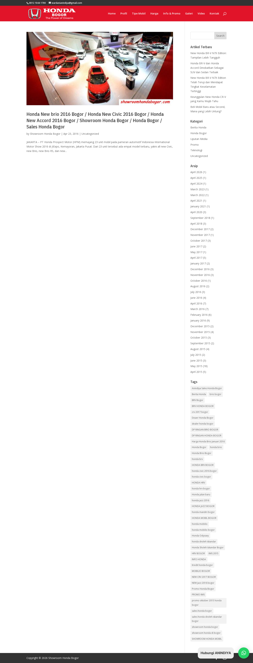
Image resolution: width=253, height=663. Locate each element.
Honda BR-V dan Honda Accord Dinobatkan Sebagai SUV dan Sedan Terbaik (207, 68)
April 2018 (196, 223)
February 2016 (199, 314)
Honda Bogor (198, 133)
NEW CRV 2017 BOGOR (204, 577)
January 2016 (198, 320)
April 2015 (196, 372)
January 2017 (198, 263)
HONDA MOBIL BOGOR (204, 518)
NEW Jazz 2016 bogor (203, 582)
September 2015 (200, 343)
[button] (243, 653)
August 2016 (197, 286)
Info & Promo (171, 13)
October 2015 (198, 337)
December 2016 (200, 269)
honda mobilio (199, 524)
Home (112, 13)
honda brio (216, 447)
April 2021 (196, 200)
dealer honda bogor (202, 423)
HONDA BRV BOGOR (203, 465)
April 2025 (196, 178)
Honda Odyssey (200, 535)
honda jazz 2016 (200, 500)
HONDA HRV (198, 482)
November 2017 (200, 235)
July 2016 (195, 292)
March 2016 (197, 309)
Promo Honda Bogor (203, 588)
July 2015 (195, 355)
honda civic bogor (201, 476)
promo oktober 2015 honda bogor (207, 602)
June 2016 (196, 297)
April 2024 (196, 183)
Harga (154, 13)
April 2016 (196, 303)
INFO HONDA (199, 559)
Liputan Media (198, 139)
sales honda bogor (202, 610)
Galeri (189, 13)
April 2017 (196, 257)
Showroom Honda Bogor (45, 133)
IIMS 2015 (213, 553)
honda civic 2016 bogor (204, 471)
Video (201, 13)
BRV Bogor (197, 400)
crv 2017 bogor (200, 412)
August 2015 (197, 349)
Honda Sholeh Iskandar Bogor (208, 547)
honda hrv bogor (201, 488)
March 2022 (197, 195)
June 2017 (196, 246)
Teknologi (196, 150)
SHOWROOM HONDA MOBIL (207, 638)
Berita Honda (198, 127)
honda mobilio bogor (203, 529)
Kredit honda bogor (202, 565)
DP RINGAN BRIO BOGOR (205, 429)
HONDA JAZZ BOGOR (203, 506)
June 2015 (196, 360)
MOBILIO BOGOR (201, 571)
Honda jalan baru (201, 494)
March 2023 (197, 189)
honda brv (197, 459)
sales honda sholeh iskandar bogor (207, 619)
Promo (194, 144)
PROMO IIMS (198, 594)
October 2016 (198, 280)
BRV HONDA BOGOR (203, 406)
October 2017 (198, 240)
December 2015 (200, 326)
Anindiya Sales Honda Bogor (207, 388)
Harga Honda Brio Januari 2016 (208, 441)
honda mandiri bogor (203, 512)
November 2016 (200, 275)
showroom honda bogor (205, 627)
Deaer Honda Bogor (202, 417)
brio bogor (215, 394)
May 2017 (196, 252)
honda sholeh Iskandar (204, 541)
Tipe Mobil (139, 13)
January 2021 (198, 206)
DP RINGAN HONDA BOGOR (206, 435)
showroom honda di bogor (206, 632)
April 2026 (196, 172)
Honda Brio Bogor (201, 453)
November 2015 (200, 332)
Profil (123, 13)
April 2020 (196, 212)
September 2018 (200, 218)
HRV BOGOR (198, 553)
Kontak (214, 13)
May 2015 (196, 366)
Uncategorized (90, 133)
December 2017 (200, 229)
